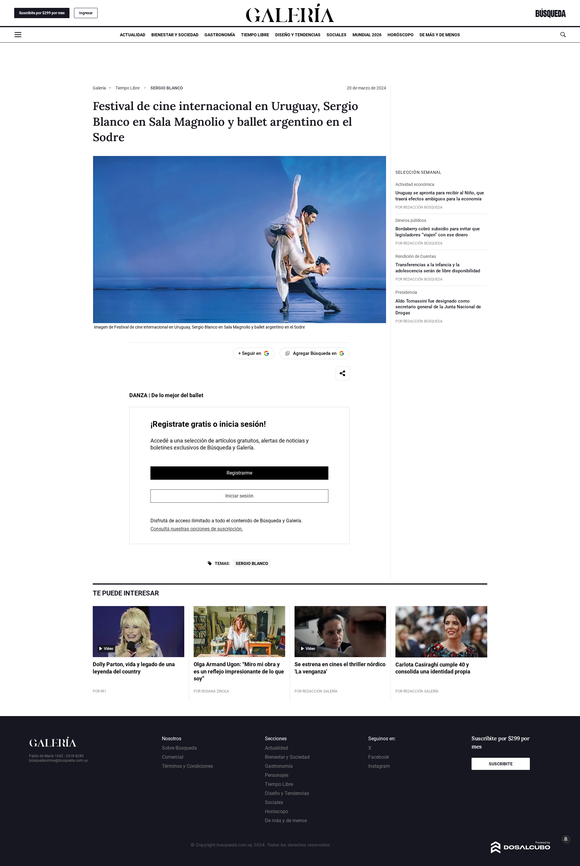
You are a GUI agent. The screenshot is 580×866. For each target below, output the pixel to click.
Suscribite (501, 763)
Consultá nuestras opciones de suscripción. (196, 529)
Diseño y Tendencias (298, 34)
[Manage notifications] (566, 839)
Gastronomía (220, 34)
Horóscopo (401, 34)
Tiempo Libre (255, 34)
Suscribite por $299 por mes (42, 13)
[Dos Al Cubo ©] (520, 852)
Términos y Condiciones (187, 766)
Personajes (276, 775)
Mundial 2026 (367, 34)
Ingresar (85, 13)
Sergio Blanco (252, 563)
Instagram (379, 766)
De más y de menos (440, 34)
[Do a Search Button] (563, 34)
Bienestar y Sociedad (174, 34)
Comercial (172, 757)
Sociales (336, 34)
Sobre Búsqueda (179, 748)
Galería (100, 88)
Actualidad (132, 34)
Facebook (378, 757)
